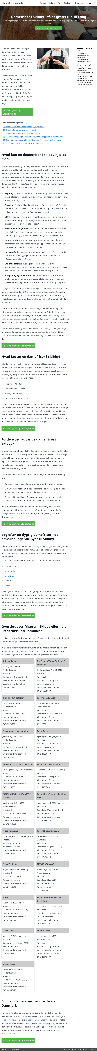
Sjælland (68, 3)
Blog (79, 1049)
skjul (26, 123)
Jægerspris (10, 571)
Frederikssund (11, 566)
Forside (43, 3)
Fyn (59, 3)
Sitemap (84, 1049)
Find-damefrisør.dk (13, 3)
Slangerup (9, 575)
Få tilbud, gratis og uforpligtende (48, 28)
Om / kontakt (80, 3)
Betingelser (92, 1049)
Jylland (52, 3)
